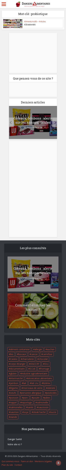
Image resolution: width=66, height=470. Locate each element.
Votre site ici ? (15, 444)
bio (11, 354)
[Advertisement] (33, 53)
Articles (42, 21)
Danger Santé (15, 439)
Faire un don (27, 461)
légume (14, 387)
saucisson (43, 407)
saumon (14, 412)
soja (26, 412)
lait (24, 383)
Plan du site (7, 464)
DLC (46, 363)
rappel (13, 402)
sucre (53, 412)
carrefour (47, 354)
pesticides (51, 392)
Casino (13, 359)
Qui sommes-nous (10, 461)
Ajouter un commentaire (33, 315)
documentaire (17, 368)
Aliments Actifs (30, 21)
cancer (34, 354)
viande (13, 416)
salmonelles (16, 407)
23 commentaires (33, 278)
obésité (51, 387)
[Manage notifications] (58, 462)
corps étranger (17, 363)
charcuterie (28, 359)
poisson (14, 397)
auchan (50, 349)
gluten (13, 373)
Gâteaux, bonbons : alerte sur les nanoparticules (33, 120)
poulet (36, 397)
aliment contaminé (20, 349)
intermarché (16, 378)
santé (30, 407)
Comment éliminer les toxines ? (33, 307)
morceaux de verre (32, 387)
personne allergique (31, 392)
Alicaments (30, 24)
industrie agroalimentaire (34, 373)
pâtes (47, 397)
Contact (18, 464)
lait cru (34, 383)
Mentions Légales (43, 461)
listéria (46, 383)
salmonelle (42, 402)
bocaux (22, 354)
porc (25, 397)
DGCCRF (34, 363)
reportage (27, 402)
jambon (14, 383)
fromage (44, 368)
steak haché (39, 412)
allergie (38, 349)
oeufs (13, 392)
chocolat (43, 359)
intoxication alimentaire (40, 378)
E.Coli (32, 368)
